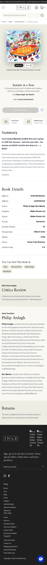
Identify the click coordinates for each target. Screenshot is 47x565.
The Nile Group (21, 558)
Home (4, 22)
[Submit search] (42, 15)
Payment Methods (10, 550)
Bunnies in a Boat (32, 22)
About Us (7, 520)
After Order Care (9, 553)
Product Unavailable (20, 110)
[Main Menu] (3, 7)
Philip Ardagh (20, 95)
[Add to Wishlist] (42, 110)
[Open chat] (40, 558)
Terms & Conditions (10, 527)
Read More (5, 175)
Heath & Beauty (9, 504)
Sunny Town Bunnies (26, 99)
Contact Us (7, 543)
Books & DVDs (20, 22)
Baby (10, 22)
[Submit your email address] (41, 467)
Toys (5, 491)
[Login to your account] (36, 7)
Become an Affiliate (10, 533)
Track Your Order (9, 540)
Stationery (7, 510)
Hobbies (6, 501)
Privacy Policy (8, 530)
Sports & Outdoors (10, 507)
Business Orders (9, 524)
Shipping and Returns (11, 546)
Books (6, 488)
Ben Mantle (30, 95)
